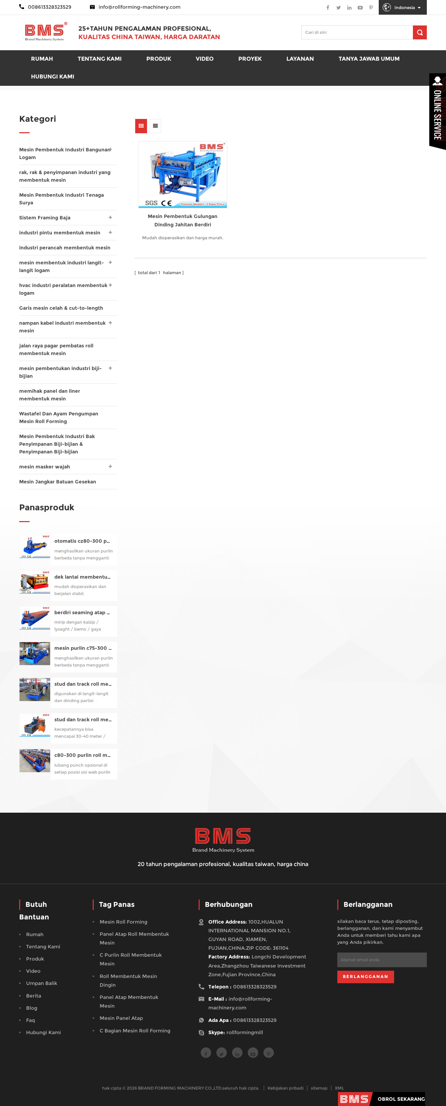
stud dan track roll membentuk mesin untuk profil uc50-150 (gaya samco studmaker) (83, 684)
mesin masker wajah (44, 467)
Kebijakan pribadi (285, 1088)
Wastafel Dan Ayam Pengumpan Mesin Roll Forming (58, 417)
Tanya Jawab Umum (369, 58)
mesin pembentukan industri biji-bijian (60, 372)
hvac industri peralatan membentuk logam (63, 289)
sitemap (319, 1088)
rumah (42, 58)
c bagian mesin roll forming (135, 1031)
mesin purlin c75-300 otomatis (83, 648)
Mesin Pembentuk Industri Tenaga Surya (61, 199)
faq (30, 1020)
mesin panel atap (121, 1018)
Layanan (300, 58)
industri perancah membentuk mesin (64, 247)
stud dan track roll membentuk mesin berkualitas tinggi (83, 719)
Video (205, 58)
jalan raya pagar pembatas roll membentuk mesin (56, 349)
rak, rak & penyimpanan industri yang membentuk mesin (64, 176)
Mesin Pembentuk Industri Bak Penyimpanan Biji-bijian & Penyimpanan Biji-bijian (57, 444)
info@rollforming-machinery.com (139, 7)
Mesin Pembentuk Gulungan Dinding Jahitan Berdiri (182, 220)
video (33, 971)
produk (158, 58)
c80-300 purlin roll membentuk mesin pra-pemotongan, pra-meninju (83, 755)
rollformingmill (244, 1032)
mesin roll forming (123, 922)
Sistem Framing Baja (44, 218)
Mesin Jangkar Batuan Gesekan (57, 482)
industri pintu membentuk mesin (59, 233)
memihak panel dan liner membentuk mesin (49, 395)
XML (339, 1088)
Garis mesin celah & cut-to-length (61, 308)
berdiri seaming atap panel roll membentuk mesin (83, 612)
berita (33, 996)
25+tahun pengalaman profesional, (144, 28)
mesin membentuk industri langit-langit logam (61, 266)
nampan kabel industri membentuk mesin (62, 327)
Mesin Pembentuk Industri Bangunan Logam (64, 153)
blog (31, 1008)
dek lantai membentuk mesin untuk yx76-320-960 (83, 577)
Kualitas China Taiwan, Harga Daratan (149, 37)
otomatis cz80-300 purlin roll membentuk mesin (83, 541)
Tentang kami (100, 58)
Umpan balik (41, 983)
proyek (250, 58)
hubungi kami (43, 1032)
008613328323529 (255, 987)
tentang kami (43, 946)
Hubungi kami (52, 76)
